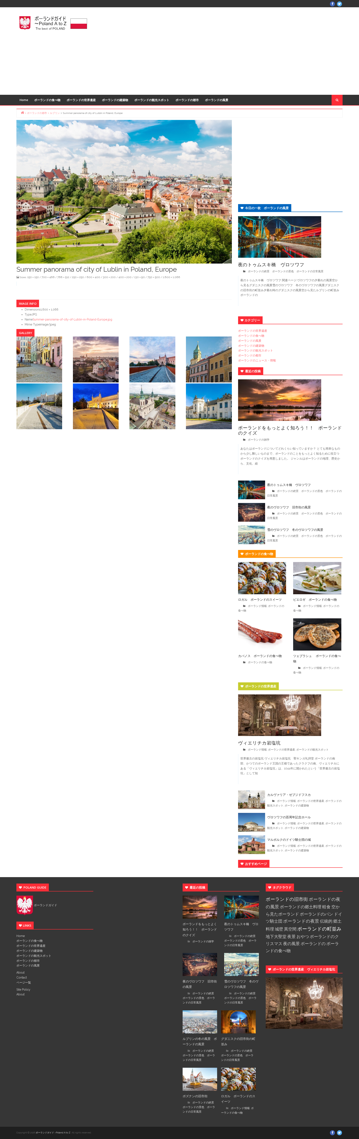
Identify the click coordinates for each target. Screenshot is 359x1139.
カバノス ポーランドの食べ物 (260, 656)
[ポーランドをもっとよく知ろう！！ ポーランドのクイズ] (279, 399)
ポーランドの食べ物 (47, 100)
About (20, 972)
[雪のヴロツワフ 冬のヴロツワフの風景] (251, 534)
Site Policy (23, 989)
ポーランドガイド (45, 905)
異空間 (290, 929)
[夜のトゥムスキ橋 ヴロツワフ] (279, 236)
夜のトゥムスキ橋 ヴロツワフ (273, 264)
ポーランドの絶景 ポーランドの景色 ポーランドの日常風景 (285, 271)
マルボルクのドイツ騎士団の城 (289, 839)
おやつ (302, 936)
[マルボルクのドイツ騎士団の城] (251, 844)
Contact (21, 977)
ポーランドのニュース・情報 (257, 360)
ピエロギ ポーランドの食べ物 (315, 599)
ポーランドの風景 (216, 100)
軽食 (326, 906)
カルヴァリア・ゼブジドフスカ (289, 795)
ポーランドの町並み (319, 929)
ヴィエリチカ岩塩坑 (259, 743)
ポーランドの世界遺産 (81, 100)
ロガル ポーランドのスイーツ (260, 599)
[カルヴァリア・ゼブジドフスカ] (251, 799)
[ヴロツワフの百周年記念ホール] (251, 822)
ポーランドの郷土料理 (300, 906)
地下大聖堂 (276, 936)
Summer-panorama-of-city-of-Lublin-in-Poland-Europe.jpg (72, 319)
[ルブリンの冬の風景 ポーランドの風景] (200, 1021)
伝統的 (326, 921)
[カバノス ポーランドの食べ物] (262, 634)
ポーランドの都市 (187, 100)
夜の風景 (291, 943)
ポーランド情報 (257, 606)
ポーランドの (313, 943)
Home (24, 100)
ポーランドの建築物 (115, 100)
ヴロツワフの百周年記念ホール (289, 817)
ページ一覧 (23, 982)
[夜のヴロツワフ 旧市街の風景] (251, 512)
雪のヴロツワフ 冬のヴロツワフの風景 (295, 530)
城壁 (279, 929)
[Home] (22, 112)
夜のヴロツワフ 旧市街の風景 (289, 507)
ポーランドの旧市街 (287, 899)
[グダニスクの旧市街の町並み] (238, 1021)
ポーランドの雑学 (258, 439)
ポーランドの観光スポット (151, 100)
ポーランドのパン (316, 914)
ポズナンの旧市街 (195, 1096)
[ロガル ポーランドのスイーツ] (262, 577)
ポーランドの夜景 (301, 921)
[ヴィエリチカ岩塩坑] (279, 714)
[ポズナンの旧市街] (200, 1079)
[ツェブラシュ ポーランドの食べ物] (317, 634)
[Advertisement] (235, 50)
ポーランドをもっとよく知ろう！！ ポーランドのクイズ (290, 430)
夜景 (291, 936)
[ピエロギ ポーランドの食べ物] (317, 577)
